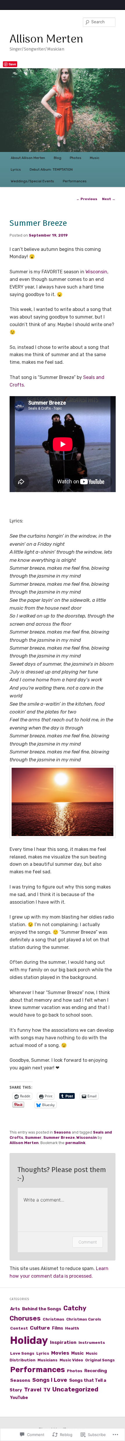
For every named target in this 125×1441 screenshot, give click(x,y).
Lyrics (16, 169)
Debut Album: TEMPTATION (51, 169)
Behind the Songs (41, 1308)
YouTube (19, 1397)
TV (46, 1390)
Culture (40, 1328)
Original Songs (100, 1360)
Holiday (29, 1340)
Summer (33, 1137)
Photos (75, 158)
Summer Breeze (59, 1137)
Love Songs (22, 1353)
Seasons (62, 1132)
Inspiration (63, 1342)
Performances (75, 181)
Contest (19, 1328)
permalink (75, 1143)
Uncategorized (75, 1389)
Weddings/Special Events (32, 181)
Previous (86, 199)
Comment (87, 1241)
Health (72, 1328)
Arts (15, 1308)
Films (57, 1328)
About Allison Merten (28, 158)
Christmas (53, 1319)
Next (108, 199)
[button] (63, 802)
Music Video (71, 1360)
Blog (57, 158)
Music (94, 158)
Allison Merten (46, 39)
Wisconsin (96, 271)
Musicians (48, 1360)
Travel (32, 1389)
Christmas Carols (83, 1319)
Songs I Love (49, 1380)
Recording (95, 1370)
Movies (60, 1353)
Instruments (91, 1342)
